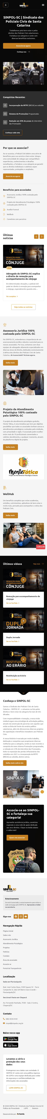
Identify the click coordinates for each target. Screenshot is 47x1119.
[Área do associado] (5, 5)
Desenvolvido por (9, 1114)
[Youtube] (26, 916)
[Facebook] (16, 916)
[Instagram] (21, 916)
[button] (43, 5)
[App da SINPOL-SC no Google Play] (10, 1039)
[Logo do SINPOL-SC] (24, 5)
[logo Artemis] (20, 1113)
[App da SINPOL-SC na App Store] (10, 1045)
